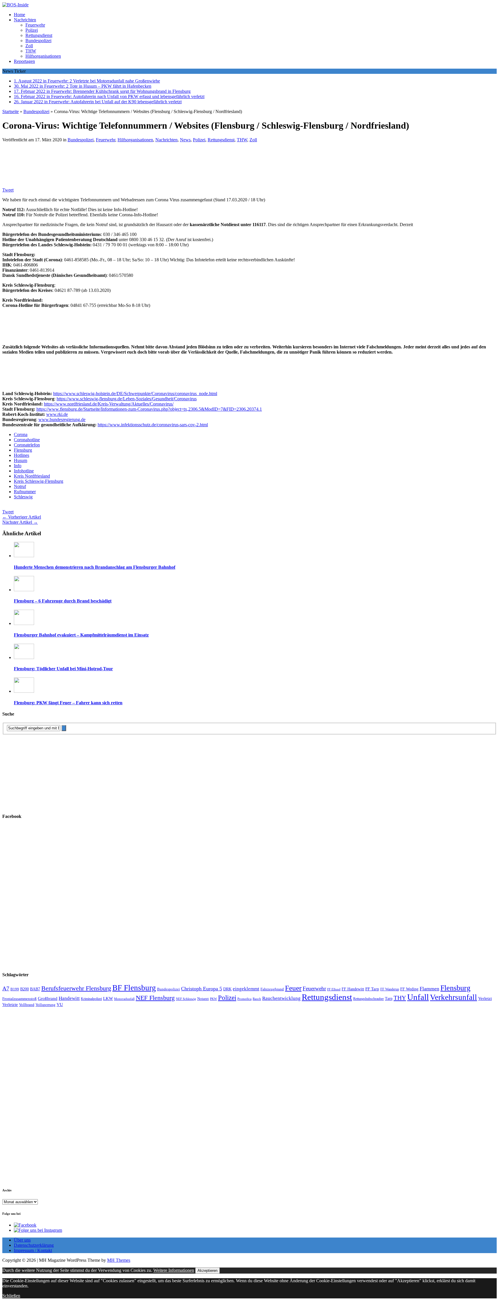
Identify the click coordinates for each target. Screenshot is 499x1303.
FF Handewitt (353, 989)
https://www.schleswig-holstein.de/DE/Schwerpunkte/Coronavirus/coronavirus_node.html (135, 393)
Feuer (293, 988)
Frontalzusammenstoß (19, 998)
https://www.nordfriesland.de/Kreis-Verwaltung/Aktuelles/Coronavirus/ (109, 403)
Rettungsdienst (38, 35)
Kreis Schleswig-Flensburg (38, 481)
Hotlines (21, 455)
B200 (24, 989)
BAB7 (35, 989)
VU (60, 1004)
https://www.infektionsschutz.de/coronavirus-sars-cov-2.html (153, 424)
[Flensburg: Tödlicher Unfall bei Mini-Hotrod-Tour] (24, 657)
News (185, 139)
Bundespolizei (38, 40)
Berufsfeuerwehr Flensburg (76, 988)
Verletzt (485, 998)
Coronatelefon (27, 444)
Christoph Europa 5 (201, 989)
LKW (108, 998)
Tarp (388, 998)
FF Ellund (333, 989)
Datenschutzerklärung (34, 1245)
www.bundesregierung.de (61, 419)
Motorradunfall (124, 998)
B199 (14, 989)
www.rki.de (57, 414)
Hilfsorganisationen (43, 56)
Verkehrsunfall (453, 997)
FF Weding (409, 989)
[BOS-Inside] (249, 4)
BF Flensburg (134, 987)
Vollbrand (26, 1004)
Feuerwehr (35, 24)
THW (30, 50)
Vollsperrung (45, 1005)
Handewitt (69, 998)
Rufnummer (25, 491)
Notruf (20, 486)
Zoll (29, 45)
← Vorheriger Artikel (21, 517)
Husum (20, 460)
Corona (20, 434)
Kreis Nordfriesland (32, 476)
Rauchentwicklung (281, 998)
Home (19, 14)
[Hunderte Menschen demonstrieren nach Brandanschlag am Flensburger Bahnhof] (24, 555)
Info (17, 465)
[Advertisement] (86, 161)
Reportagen (24, 61)
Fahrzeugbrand (272, 989)
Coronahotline (27, 439)
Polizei (31, 30)
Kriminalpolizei (91, 999)
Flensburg (23, 450)
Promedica (244, 998)
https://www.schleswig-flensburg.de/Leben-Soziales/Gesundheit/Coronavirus (127, 398)
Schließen (11, 1295)
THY (400, 997)
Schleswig (23, 496)
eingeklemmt (246, 989)
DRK (227, 989)
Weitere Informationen (173, 1270)
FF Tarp (372, 988)
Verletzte (10, 1004)
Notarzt (203, 999)
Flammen (429, 989)
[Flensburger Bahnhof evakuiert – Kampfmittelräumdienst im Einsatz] (24, 623)
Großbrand (47, 998)
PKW (213, 998)
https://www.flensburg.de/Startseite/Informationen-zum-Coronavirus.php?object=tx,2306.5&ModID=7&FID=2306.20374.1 (149, 409)
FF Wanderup (389, 989)
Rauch (257, 998)
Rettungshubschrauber (368, 999)
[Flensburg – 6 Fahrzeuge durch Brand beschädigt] (24, 589)
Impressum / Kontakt (33, 1250)
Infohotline (24, 470)
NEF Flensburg (155, 997)
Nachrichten (25, 19)
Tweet (8, 189)
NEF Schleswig (186, 998)
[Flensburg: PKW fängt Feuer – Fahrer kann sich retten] (24, 691)
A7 (5, 988)
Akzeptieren (207, 1270)
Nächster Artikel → (20, 522)
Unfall (418, 997)
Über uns (22, 1240)
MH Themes (118, 1260)
